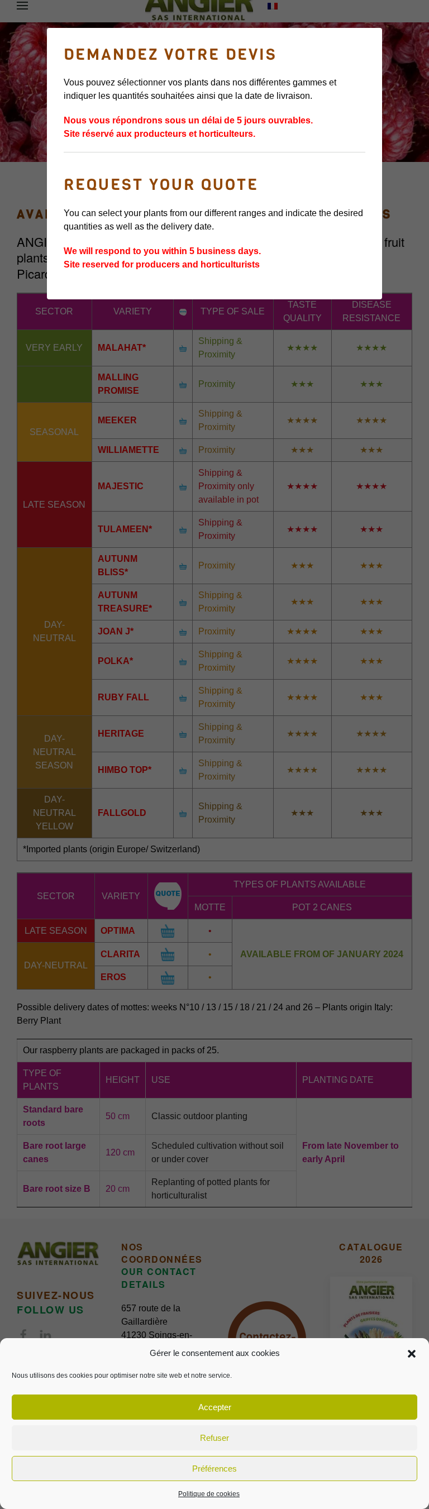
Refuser (214, 1438)
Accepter (214, 1407)
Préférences (214, 1468)
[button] (411, 1353)
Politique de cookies (209, 1494)
